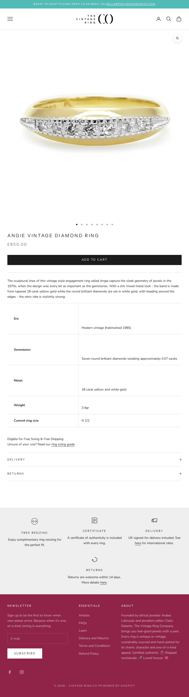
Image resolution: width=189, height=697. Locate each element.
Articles (84, 615)
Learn (83, 630)
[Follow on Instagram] (21, 672)
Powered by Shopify (116, 685)
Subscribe (24, 653)
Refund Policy (89, 653)
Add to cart (95, 260)
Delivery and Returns (94, 638)
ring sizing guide (63, 444)
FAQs (83, 623)
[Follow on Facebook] (9, 672)
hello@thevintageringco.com (130, 4)
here (138, 543)
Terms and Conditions (94, 646)
